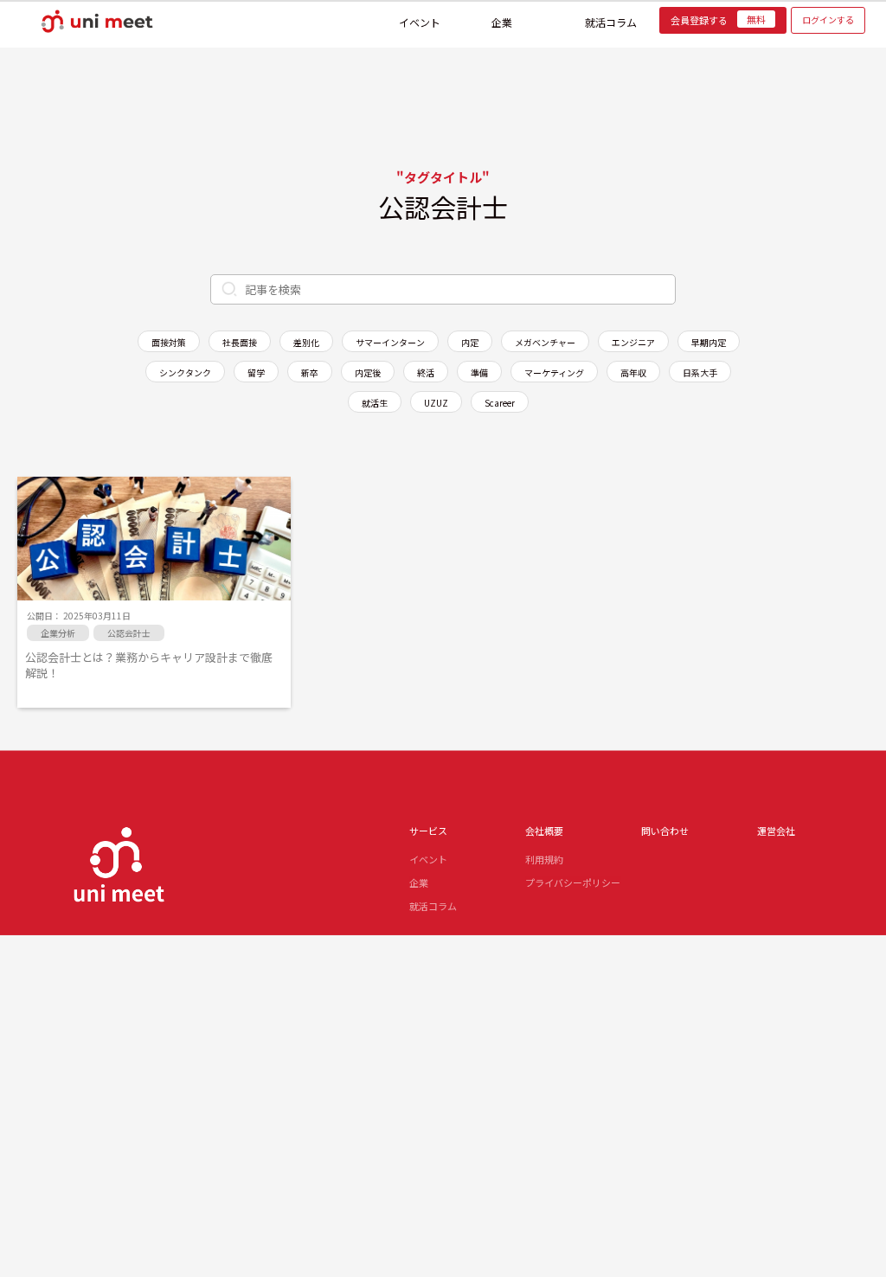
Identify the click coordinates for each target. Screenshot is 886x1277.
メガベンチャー (545, 342)
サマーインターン (390, 342)
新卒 (309, 372)
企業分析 (58, 632)
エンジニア (633, 342)
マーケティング (554, 372)
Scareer (500, 402)
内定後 (368, 372)
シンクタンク (185, 372)
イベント (419, 19)
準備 (479, 372)
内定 (469, 342)
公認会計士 (129, 632)
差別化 (306, 342)
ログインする (828, 19)
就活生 (375, 402)
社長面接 (239, 342)
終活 (425, 372)
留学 (256, 372)
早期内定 (708, 342)
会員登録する (718, 20)
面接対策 (168, 342)
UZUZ (436, 402)
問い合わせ (665, 830)
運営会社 (776, 830)
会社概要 (544, 830)
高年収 (633, 372)
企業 (501, 19)
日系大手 (700, 372)
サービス (428, 830)
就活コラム (611, 19)
